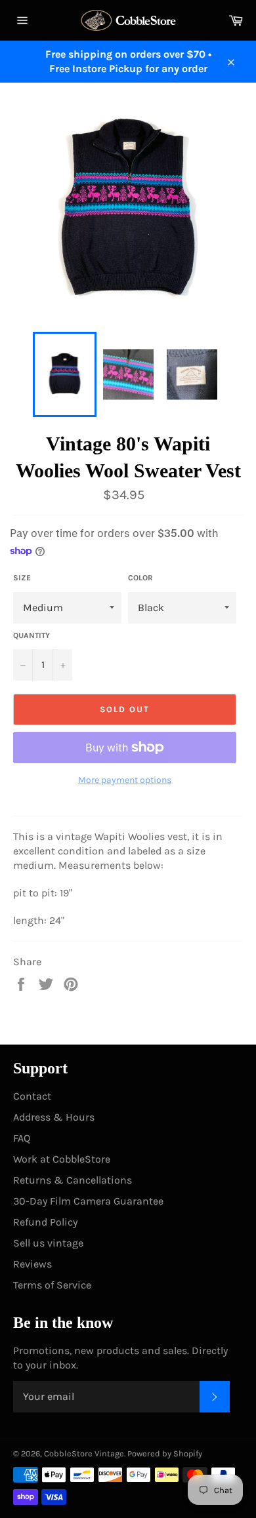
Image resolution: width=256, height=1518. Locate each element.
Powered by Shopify (164, 1453)
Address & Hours (54, 1117)
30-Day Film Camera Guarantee (88, 1201)
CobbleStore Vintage (84, 1453)
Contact (32, 1096)
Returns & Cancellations (72, 1180)
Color (140, 577)
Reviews (32, 1264)
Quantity (31, 635)
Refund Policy (45, 1222)
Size (22, 577)
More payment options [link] (124, 780)
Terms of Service (52, 1285)
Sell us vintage (48, 1243)
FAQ (21, 1138)
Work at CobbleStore (61, 1159)
